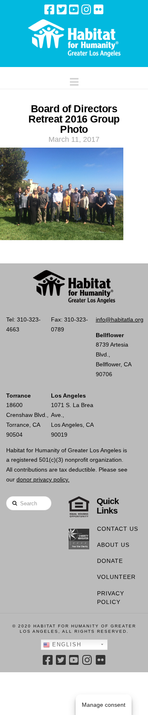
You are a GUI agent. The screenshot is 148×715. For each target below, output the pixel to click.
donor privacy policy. (42, 479)
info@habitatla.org (119, 319)
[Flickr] (99, 9)
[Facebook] (49, 9)
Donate (110, 561)
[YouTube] (74, 9)
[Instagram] (86, 9)
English (65, 644)
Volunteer (116, 577)
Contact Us (117, 528)
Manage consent (103, 704)
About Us (113, 544)
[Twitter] (62, 9)
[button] (74, 80)
